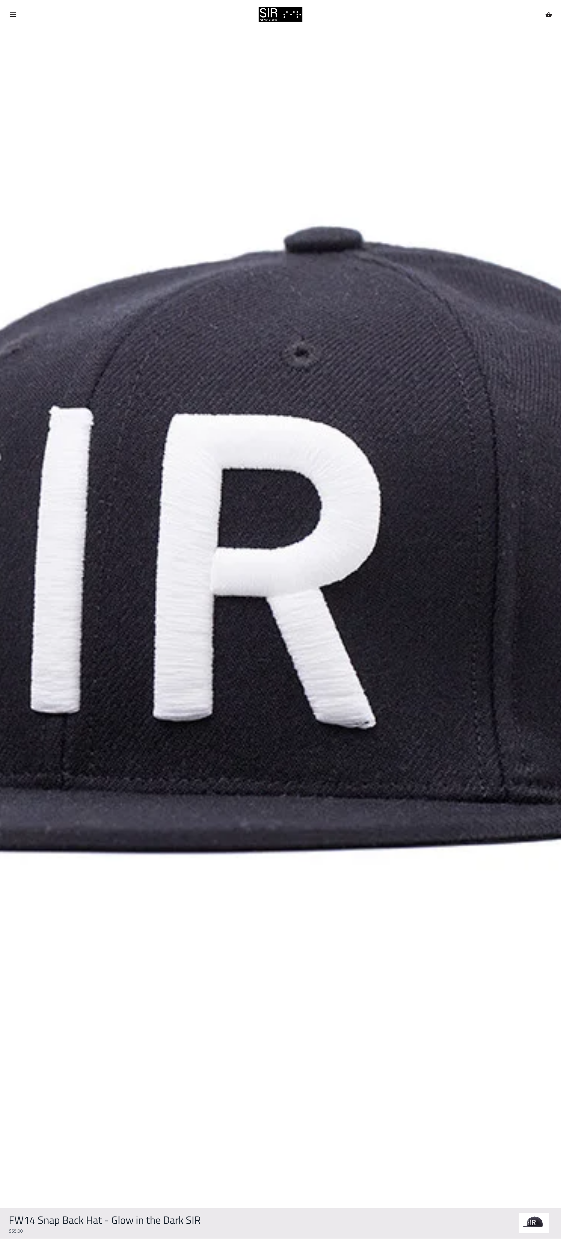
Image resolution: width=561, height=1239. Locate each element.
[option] (534, 1223)
